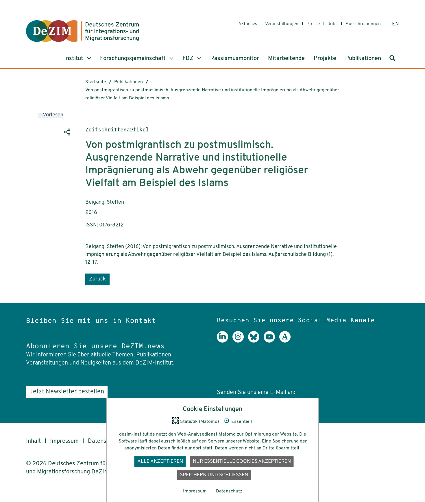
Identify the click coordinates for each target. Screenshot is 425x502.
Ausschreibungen (363, 24)
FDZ (188, 59)
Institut (74, 59)
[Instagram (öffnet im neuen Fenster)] (240, 341)
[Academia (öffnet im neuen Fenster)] (287, 341)
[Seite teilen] (66, 132)
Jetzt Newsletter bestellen (66, 391)
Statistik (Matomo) (199, 421)
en (395, 24)
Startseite (95, 82)
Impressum (64, 441)
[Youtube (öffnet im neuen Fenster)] (271, 341)
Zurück (97, 279)
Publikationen (363, 59)
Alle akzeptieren (160, 461)
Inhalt (33, 441)
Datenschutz (104, 441)
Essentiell (241, 421)
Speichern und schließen (214, 475)
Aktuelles (247, 24)
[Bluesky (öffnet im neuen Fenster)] (256, 341)
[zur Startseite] (82, 31)
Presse (313, 24)
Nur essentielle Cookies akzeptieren (242, 461)
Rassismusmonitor (234, 59)
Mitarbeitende (286, 59)
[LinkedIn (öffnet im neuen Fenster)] (224, 341)
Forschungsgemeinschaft (133, 59)
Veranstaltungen (281, 24)
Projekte (325, 59)
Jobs (332, 24)
